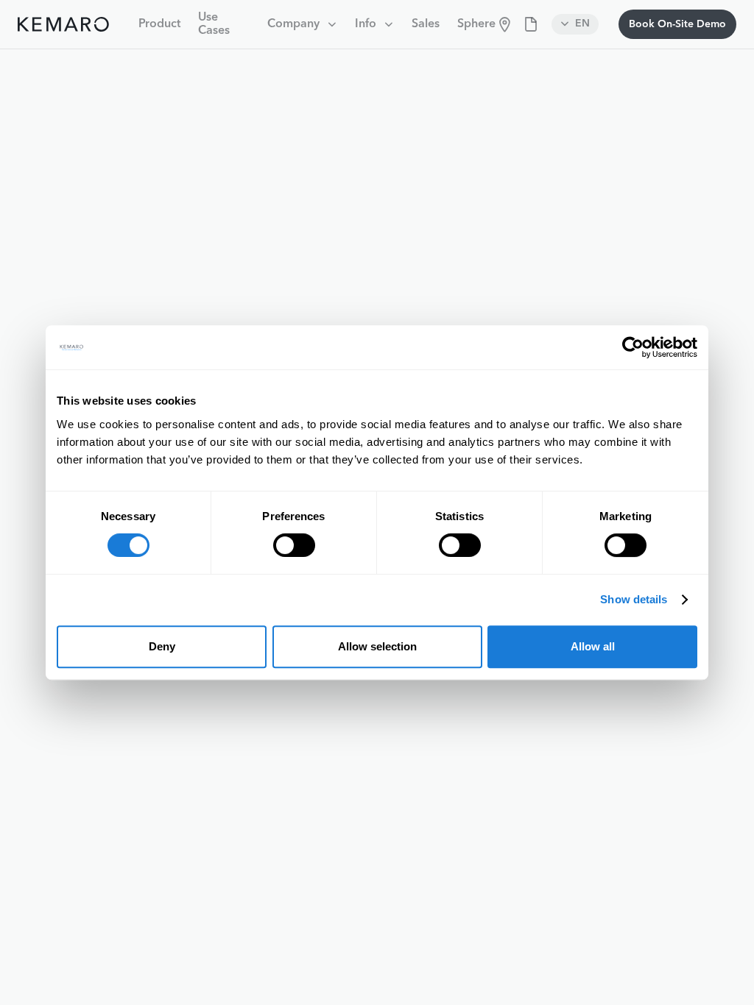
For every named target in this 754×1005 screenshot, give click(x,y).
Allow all (593, 646)
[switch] (294, 545)
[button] (302, 24)
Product (159, 24)
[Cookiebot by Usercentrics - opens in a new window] (632, 347)
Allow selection (377, 646)
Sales (426, 24)
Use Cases (214, 24)
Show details (633, 599)
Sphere (476, 24)
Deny (162, 646)
